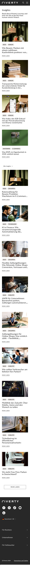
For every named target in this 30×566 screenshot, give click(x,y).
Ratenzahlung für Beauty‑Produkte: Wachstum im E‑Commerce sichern (14, 194)
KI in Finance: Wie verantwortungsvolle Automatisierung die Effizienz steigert (11, 229)
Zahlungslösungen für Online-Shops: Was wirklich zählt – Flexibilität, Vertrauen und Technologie (14, 336)
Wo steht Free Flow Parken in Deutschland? (14, 473)
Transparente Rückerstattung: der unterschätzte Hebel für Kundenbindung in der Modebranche (14, 86)
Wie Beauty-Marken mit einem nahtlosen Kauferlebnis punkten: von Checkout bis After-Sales (14, 50)
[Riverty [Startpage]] (10, 3)
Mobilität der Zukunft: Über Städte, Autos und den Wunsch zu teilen (15, 405)
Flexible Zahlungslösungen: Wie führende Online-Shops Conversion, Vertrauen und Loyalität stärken (15, 265)
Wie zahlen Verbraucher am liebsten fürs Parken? (14, 371)
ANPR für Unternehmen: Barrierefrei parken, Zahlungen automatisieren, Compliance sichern (14, 300)
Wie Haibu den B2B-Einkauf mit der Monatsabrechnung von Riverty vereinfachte (13, 121)
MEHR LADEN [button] (15, 487)
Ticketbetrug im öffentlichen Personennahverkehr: (11, 440)
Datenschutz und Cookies (21, 560)
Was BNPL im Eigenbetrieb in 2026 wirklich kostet (14, 153)
